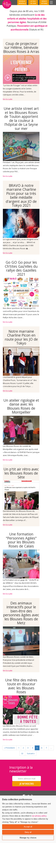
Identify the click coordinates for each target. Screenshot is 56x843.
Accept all (28, 827)
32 (22, 753)
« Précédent (9, 747)
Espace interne (44, 2)
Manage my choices (28, 838)
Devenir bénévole (22, 2)
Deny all (28, 832)
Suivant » (31, 753)
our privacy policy (39, 816)
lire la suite (7, 99)
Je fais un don (33, 2)
